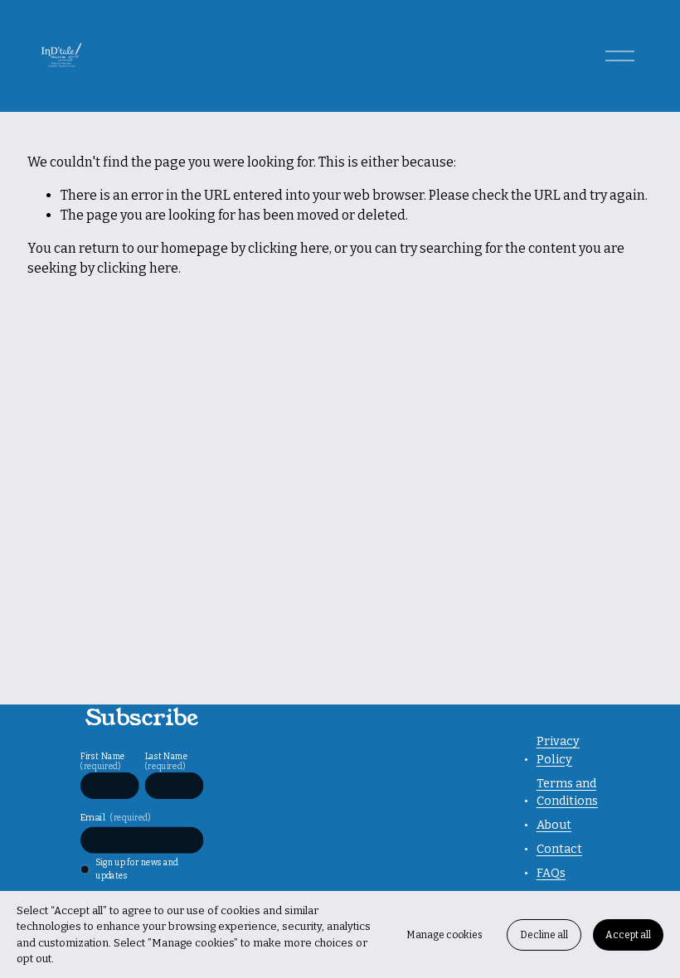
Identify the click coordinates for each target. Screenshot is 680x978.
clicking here (288, 248)
